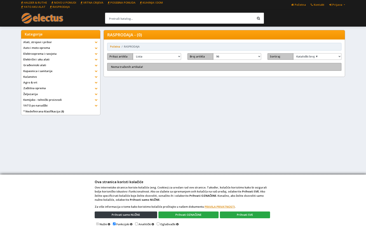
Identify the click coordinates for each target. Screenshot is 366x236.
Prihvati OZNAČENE (188, 215)
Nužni (103, 224)
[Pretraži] (258, 18)
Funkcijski (122, 224)
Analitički (145, 224)
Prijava (337, 5)
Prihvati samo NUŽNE (126, 215)
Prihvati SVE (245, 215)
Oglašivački (168, 224)
